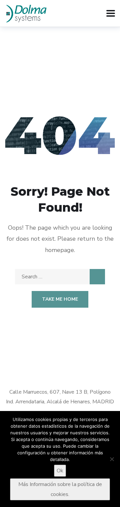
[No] (111, 459)
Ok (60, 470)
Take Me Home (60, 299)
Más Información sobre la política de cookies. (60, 489)
